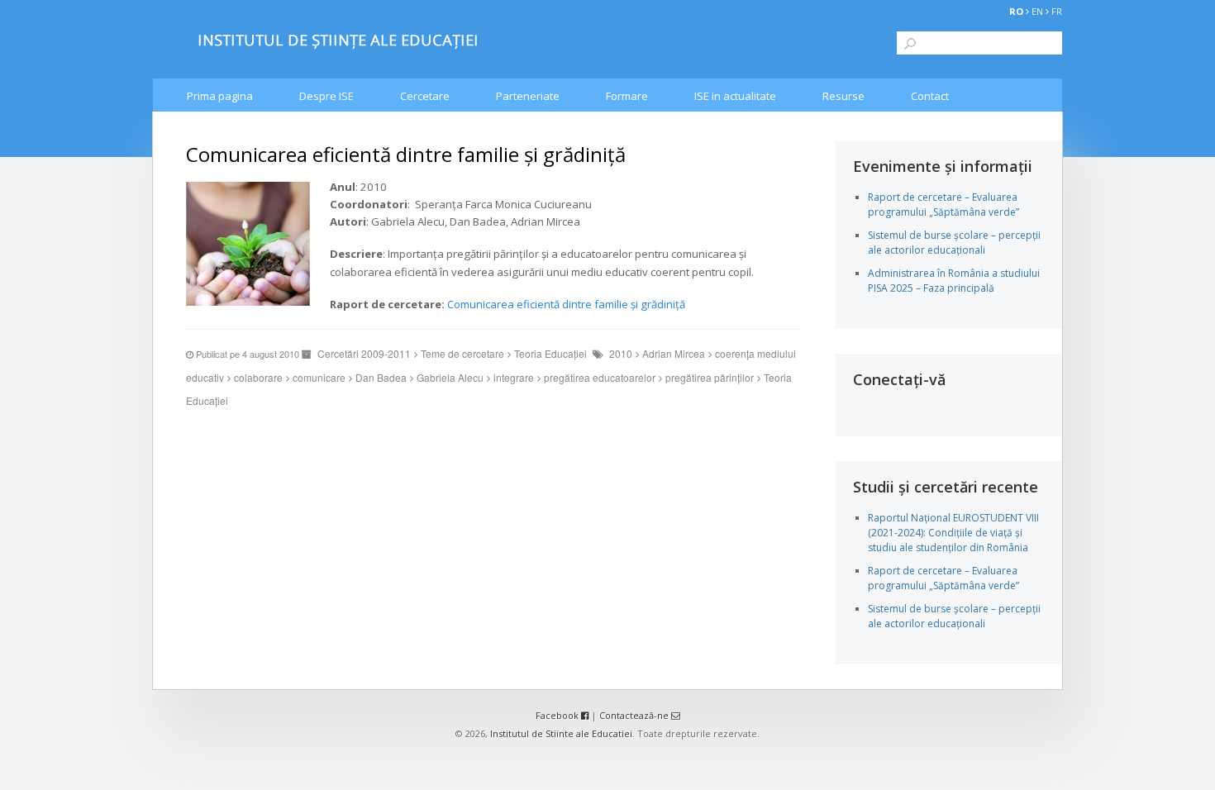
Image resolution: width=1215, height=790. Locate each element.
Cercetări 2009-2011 (364, 353)
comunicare (319, 377)
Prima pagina (220, 95)
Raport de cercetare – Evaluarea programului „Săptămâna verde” (943, 204)
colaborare (258, 377)
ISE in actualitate (735, 95)
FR (1056, 11)
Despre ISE (326, 95)
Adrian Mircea (673, 353)
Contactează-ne (635, 715)
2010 (620, 353)
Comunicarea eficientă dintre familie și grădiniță (566, 304)
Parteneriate (528, 95)
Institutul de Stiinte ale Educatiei (561, 733)
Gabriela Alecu (450, 377)
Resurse (843, 95)
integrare (513, 377)
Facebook (558, 715)
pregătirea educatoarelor (599, 377)
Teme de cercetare (462, 353)
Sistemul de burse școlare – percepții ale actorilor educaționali (954, 242)
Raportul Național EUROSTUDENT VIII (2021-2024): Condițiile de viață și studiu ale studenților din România (953, 532)
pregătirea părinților (709, 377)
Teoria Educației (550, 353)
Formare (627, 95)
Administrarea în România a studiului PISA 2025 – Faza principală (954, 280)
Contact (930, 95)
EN (1037, 11)
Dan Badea (381, 377)
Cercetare (425, 95)
